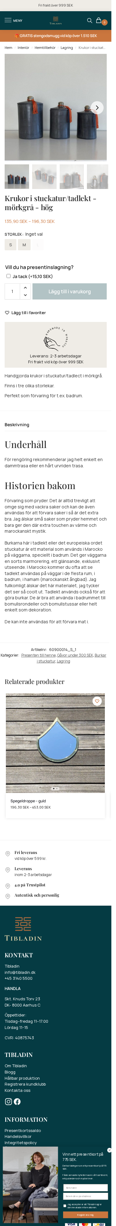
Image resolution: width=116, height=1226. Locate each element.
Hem (8, 47)
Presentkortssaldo (23, 1130)
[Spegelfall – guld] (55, 743)
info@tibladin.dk (20, 972)
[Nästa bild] (97, 107)
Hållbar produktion (22, 1078)
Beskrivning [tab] (17, 424)
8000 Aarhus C (26, 1005)
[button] (100, 20)
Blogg (10, 1072)
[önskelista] (97, 701)
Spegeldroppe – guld (28, 801)
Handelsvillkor (18, 1136)
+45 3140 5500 (18, 978)
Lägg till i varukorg (70, 291)
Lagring (67, 47)
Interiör (23, 47)
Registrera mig (85, 1215)
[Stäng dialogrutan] (109, 1150)
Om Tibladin (16, 1065)
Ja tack (33, 276)
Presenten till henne (38, 655)
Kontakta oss (17, 1090)
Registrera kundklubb (25, 1084)
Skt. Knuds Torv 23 (22, 999)
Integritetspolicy (21, 1142)
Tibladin (12, 966)
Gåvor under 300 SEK (75, 655)
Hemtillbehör (45, 47)
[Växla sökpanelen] (90, 20)
